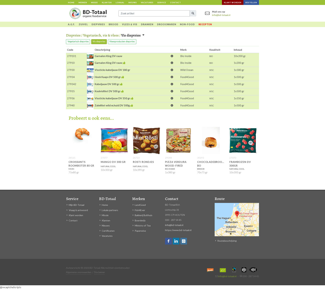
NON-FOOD (187, 24)
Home (71, 2)
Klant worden (232, 2)
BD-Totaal (107, 198)
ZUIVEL (83, 24)
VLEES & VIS (129, 24)
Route (220, 198)
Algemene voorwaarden (78, 272)
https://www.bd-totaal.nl (178, 230)
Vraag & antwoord (78, 210)
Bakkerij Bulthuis (143, 215)
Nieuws (132, 2)
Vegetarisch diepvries (78, 41)
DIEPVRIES (98, 24)
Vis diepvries (131, 35)
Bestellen (251, 2)
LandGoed (140, 204)
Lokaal (120, 2)
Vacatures (147, 2)
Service (161, 2)
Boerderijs (140, 220)
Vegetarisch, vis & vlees (101, 35)
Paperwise (140, 230)
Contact (175, 2)
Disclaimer (99, 272)
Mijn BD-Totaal (76, 204)
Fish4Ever (140, 210)
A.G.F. (71, 24)
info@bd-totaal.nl (221, 15)
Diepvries (73, 35)
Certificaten (108, 230)
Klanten (107, 2)
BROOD (113, 24)
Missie (94, 2)
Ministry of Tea (143, 225)
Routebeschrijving (227, 240)
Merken (83, 2)
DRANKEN (147, 24)
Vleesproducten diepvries (122, 41)
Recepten (205, 24)
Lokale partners (110, 210)
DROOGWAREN (166, 24)
